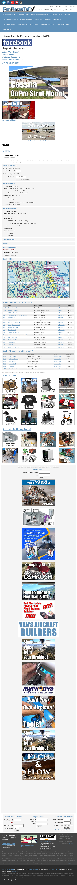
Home (51, 6)
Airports (67, 15)
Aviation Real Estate (10, 20)
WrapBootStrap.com (54, 869)
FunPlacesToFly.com (8, 869)
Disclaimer (70, 863)
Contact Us (72, 6)
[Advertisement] (38, 795)
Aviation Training (47, 25)
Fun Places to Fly (9, 15)
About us (38, 20)
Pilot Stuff (34, 25)
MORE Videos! (22, 25)
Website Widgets (63, 25)
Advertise (47, 20)
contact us (15, 871)
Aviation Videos (9, 25)
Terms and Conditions (61, 6)
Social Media (8, 30)
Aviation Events (23, 15)
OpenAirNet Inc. (33, 869)
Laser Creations (56, 15)
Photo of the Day (26, 20)
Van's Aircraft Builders (39, 15)
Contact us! (57, 20)
